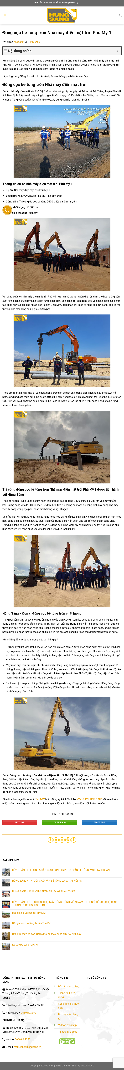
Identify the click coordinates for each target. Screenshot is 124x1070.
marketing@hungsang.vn (27, 1046)
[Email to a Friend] (62, 840)
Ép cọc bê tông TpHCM (25, 944)
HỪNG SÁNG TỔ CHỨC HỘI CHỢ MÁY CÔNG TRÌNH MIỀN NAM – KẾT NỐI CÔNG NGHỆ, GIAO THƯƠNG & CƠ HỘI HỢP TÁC (64, 904)
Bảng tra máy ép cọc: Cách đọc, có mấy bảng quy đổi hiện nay (46, 934)
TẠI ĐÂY (40, 799)
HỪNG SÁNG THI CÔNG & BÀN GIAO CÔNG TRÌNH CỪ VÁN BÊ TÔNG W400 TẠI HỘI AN (61, 870)
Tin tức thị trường (67, 1031)
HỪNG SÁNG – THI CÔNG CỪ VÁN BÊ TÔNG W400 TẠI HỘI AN (47, 880)
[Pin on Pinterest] (68, 840)
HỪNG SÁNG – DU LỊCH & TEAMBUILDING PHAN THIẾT (43, 891)
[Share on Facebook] (50, 840)
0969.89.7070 (28, 1012)
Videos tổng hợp (67, 1025)
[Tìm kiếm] (120, 15)
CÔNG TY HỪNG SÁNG (90, 799)
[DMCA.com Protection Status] (67, 1041)
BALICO (90, 1065)
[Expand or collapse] (118, 51)
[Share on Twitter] (56, 840)
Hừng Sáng (34, 42)
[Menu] (5, 15)
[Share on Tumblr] (73, 840)
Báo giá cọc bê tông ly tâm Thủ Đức (32, 923)
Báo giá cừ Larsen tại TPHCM (29, 912)
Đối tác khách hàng (68, 986)
